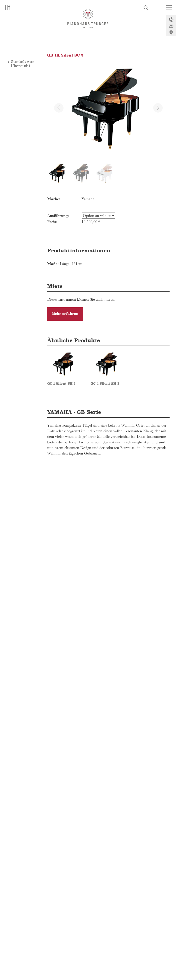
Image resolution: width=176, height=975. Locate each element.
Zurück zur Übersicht (22, 64)
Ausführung (57, 215)
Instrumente (23, 46)
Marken (18, 37)
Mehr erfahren (65, 314)
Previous (59, 108)
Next (158, 108)
